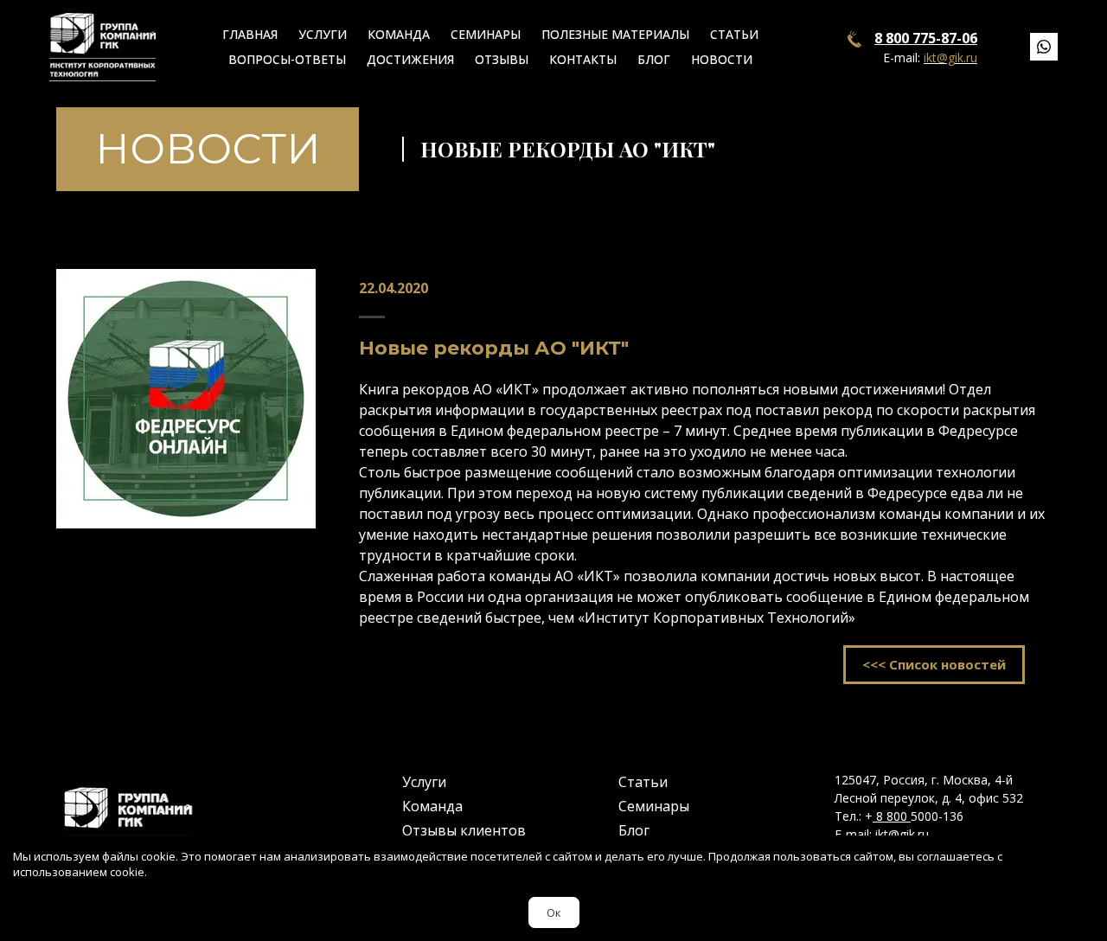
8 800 (892, 816)
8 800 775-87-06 (925, 38)
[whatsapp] (1044, 47)
